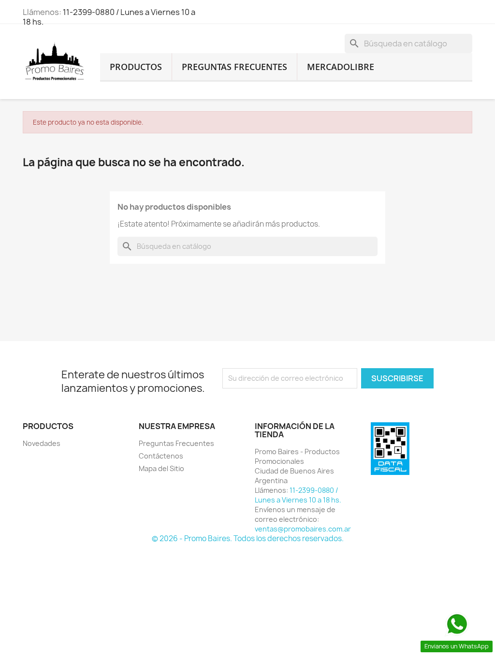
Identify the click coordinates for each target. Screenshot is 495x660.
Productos (136, 66)
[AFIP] (390, 448)
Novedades (41, 443)
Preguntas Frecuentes (234, 66)
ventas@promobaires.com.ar (303, 528)
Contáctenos (161, 455)
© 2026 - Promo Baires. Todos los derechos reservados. (248, 538)
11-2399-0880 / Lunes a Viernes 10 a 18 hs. (109, 17)
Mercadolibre (340, 66)
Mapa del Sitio (161, 468)
